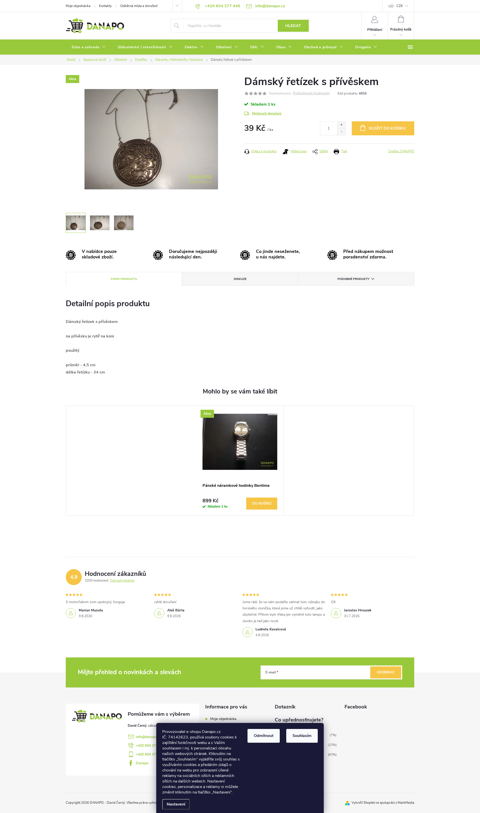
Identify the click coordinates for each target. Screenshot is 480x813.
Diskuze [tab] (240, 279)
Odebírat (386, 672)
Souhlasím (302, 735)
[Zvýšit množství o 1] (341, 125)
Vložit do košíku (387, 128)
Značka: (401, 151)
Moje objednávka (78, 6)
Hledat (293, 26)
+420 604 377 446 (150, 745)
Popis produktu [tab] (124, 279)
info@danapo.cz (149, 736)
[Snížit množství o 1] (341, 131)
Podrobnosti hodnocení (311, 93)
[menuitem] (89, 47)
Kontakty (105, 6)
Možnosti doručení (267, 113)
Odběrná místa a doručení (139, 6)
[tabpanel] (240, 461)
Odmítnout (264, 735)
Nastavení (176, 804)
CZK (399, 6)
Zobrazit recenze (122, 580)
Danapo (142, 763)
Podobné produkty (353, 279)
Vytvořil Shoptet (363, 802)
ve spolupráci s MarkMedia (395, 802)
